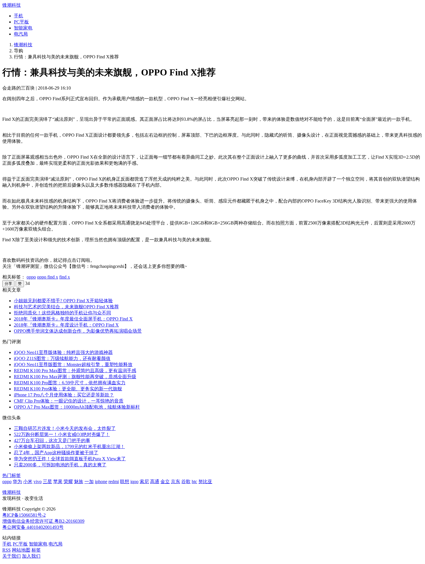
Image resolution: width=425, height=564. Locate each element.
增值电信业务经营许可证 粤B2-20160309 (43, 521)
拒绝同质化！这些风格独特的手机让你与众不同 (62, 312)
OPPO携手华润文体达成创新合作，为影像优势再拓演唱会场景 (78, 331)
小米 (27, 481)
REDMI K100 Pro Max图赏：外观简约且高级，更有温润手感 (75, 370)
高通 (154, 481)
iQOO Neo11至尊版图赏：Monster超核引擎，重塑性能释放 (73, 364)
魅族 (78, 481)
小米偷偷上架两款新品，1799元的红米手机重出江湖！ (69, 446)
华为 (17, 481)
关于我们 (11, 556)
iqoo (134, 481)
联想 (124, 481)
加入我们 (31, 556)
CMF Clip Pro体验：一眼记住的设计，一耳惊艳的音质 (68, 400)
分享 (8, 283)
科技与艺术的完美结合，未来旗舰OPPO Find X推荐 (66, 306)
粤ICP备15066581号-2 (24, 515)
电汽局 (21, 33)
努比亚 (205, 481)
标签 (36, 550)
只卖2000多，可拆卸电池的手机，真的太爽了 (60, 464)
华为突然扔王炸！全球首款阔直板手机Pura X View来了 (70, 458)
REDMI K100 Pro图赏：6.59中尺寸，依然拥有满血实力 (69, 382)
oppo (31, 276)
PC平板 (21, 21)
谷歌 (186, 481)
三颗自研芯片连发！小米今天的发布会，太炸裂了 (65, 428)
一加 (89, 481)
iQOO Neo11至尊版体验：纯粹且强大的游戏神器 (63, 352)
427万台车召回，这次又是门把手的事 (52, 440)
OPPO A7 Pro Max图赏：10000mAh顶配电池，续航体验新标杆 (77, 407)
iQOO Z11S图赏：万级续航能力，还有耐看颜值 (62, 358)
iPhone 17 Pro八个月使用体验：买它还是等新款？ (64, 394)
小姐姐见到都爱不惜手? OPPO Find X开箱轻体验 (63, 300)
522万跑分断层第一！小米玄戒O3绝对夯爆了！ (62, 434)
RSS (6, 550)
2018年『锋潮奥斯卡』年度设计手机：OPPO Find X (66, 324)
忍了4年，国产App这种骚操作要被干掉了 (56, 452)
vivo (38, 481)
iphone (101, 481)
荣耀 (68, 481)
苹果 (57, 481)
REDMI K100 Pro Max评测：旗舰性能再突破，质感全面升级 (75, 376)
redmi (113, 481)
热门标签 (11, 475)
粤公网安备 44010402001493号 (33, 527)
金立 (165, 481)
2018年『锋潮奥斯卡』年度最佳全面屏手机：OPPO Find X (73, 318)
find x (64, 276)
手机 (18, 15)
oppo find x (47, 276)
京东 (175, 481)
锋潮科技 (11, 5)
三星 (47, 481)
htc (194, 481)
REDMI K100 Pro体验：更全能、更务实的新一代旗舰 (68, 388)
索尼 (144, 481)
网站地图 (21, 550)
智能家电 (23, 27)
